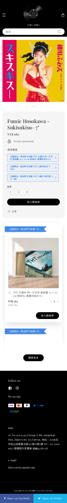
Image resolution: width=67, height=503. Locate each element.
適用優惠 (12, 149)
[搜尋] (59, 31)
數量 (9, 186)
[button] (4, 15)
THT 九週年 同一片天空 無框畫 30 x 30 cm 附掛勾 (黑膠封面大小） (35, 294)
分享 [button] (14, 211)
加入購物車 (33, 201)
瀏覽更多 (33, 357)
